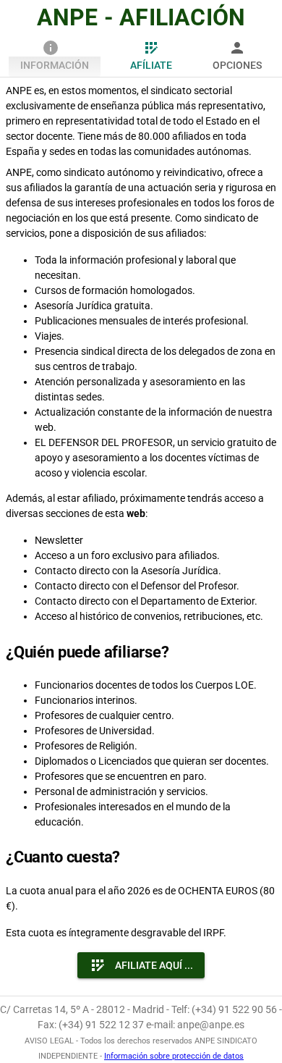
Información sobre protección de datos (174, 1056)
